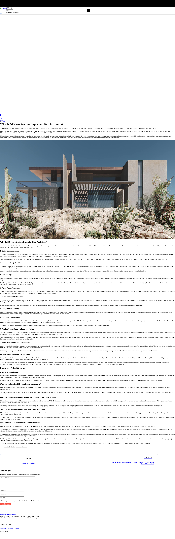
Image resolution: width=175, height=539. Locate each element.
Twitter (17, 528)
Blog (1, 120)
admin (3, 121)
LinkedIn (10, 528)
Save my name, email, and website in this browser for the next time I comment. (24, 501)
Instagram (3, 528)
